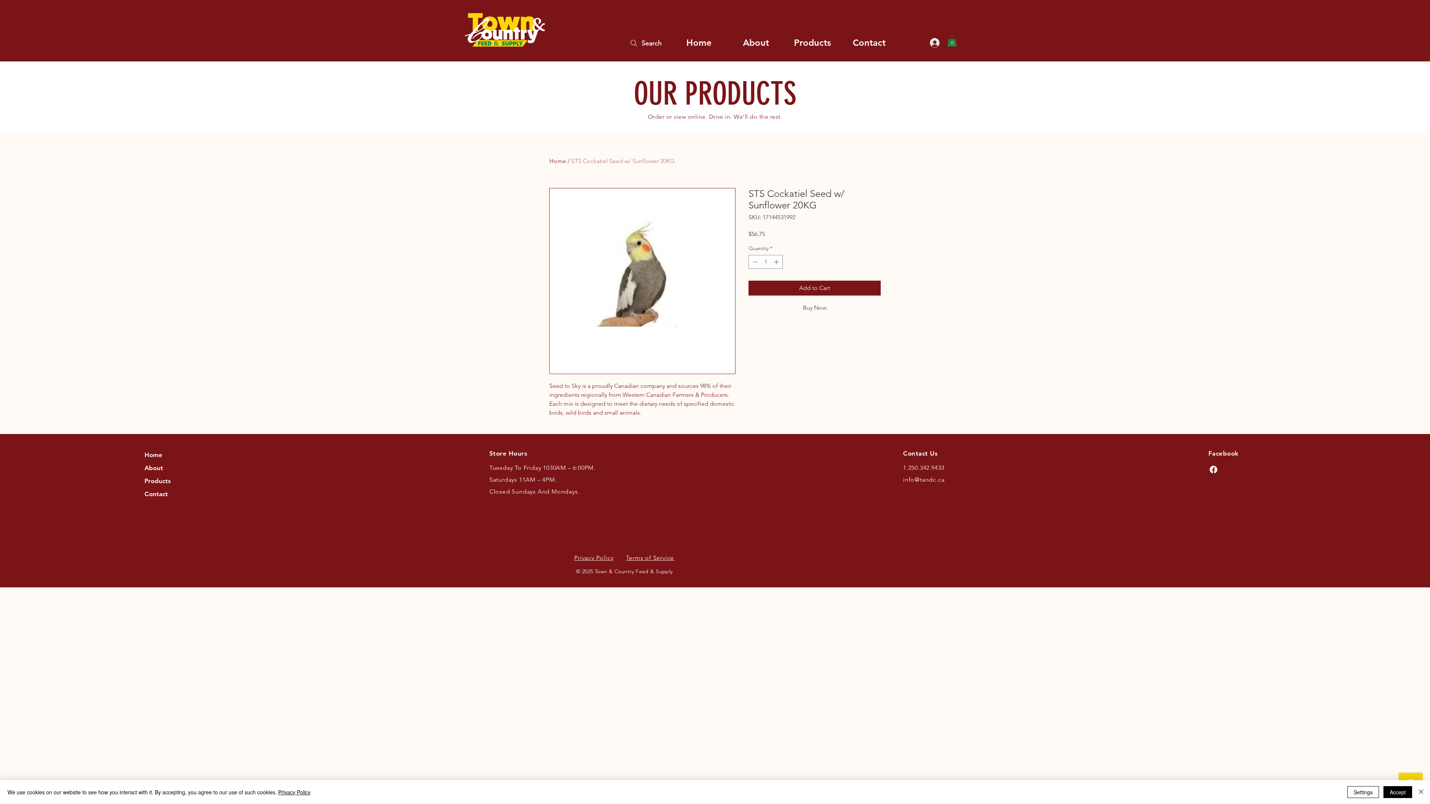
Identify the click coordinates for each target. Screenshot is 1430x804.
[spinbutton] (765, 261)
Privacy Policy (294, 792)
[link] (952, 41)
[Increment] (777, 261)
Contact (156, 494)
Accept (1398, 792)
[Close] (1421, 792)
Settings (1363, 792)
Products (157, 481)
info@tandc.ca (923, 479)
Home (557, 161)
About (153, 468)
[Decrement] (754, 261)
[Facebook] (1213, 470)
